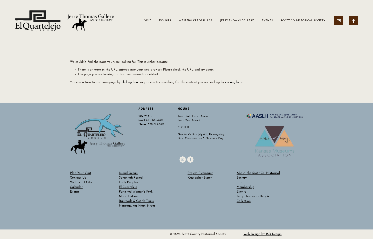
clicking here (130, 82)
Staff (240, 182)
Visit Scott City (81, 182)
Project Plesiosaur (200, 173)
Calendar (76, 187)
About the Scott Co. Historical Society (258, 175)
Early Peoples (128, 182)
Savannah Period (131, 177)
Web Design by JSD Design (262, 234)
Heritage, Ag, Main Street (137, 205)
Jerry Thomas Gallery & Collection (253, 199)
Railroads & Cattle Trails (136, 201)
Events (241, 191)
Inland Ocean (128, 173)
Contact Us (78, 177)
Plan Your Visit (80, 173)
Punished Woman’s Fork (136, 191)
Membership (245, 187)
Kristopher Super (200, 177)
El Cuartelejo (128, 187)
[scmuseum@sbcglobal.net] (338, 20)
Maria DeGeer (129, 196)
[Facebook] (353, 20)
